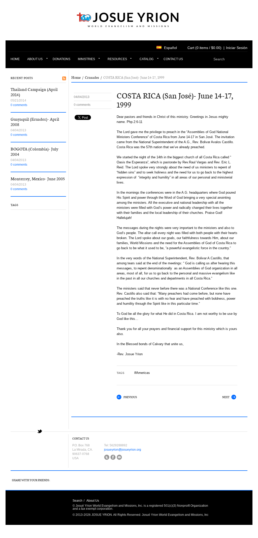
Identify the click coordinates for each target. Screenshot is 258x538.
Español (170, 48)
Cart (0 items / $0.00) (204, 48)
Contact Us (173, 59)
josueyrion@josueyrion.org (122, 449)
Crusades (92, 77)
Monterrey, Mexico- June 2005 (38, 178)
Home (15, 59)
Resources (117, 59)
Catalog (146, 59)
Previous (130, 397)
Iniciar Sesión (236, 48)
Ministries (86, 59)
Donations (61, 59)
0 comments (19, 105)
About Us (35, 59)
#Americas (142, 373)
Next (226, 397)
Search (77, 500)
